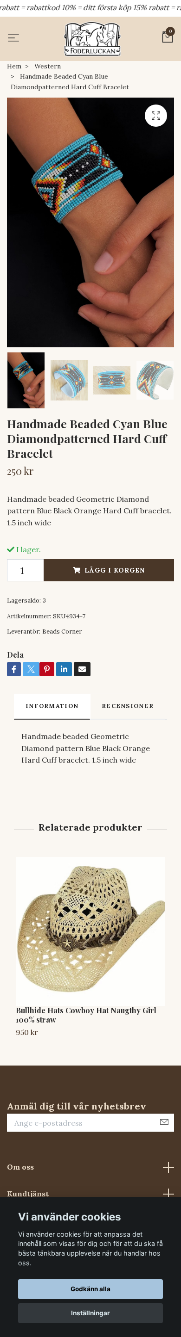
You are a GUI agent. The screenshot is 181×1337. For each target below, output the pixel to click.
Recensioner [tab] (128, 706)
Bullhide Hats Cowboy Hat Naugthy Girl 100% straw (86, 1015)
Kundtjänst (28, 1193)
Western (47, 66)
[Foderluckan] (92, 38)
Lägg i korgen (114, 570)
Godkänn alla (90, 1289)
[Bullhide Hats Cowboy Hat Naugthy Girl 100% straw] (90, 931)
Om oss (20, 1166)
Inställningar (90, 1313)
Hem (14, 66)
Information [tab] (52, 706)
